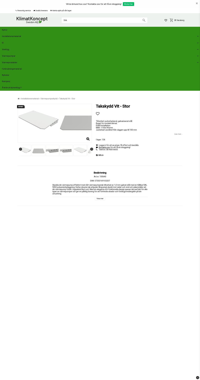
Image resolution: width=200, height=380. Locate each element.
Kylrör (4, 30)
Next (91, 149)
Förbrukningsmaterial (12, 69)
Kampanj (6, 81)
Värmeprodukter (9, 62)
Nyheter (5, 75)
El (3, 43)
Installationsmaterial (11, 36)
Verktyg (5, 49)
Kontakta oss (104, 147)
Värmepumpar (9, 56)
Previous (20, 149)
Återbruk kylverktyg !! (11, 88)
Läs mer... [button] (178, 134)
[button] (166, 20)
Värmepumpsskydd (49, 99)
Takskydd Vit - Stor (67, 99)
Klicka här (128, 4)
